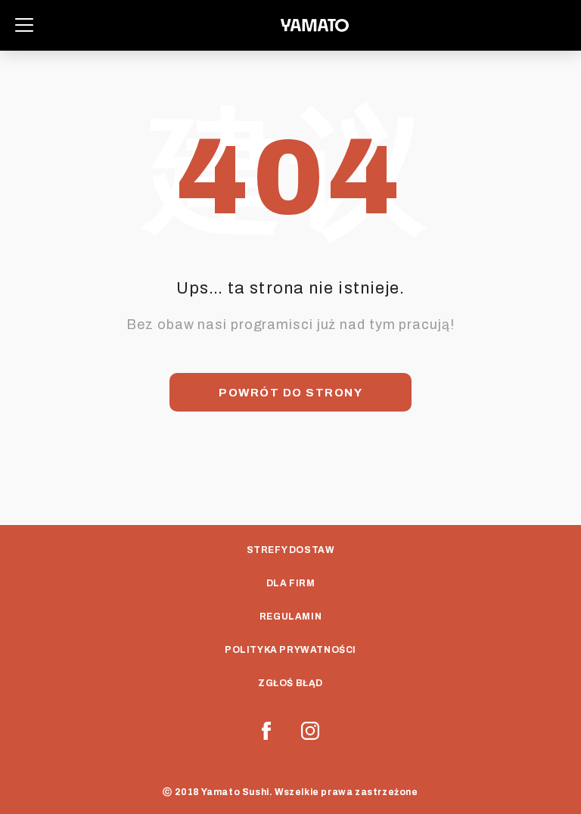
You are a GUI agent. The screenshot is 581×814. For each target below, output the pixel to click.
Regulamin (290, 616)
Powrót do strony (290, 393)
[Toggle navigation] (24, 25)
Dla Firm (290, 583)
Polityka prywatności (290, 650)
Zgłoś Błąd (290, 683)
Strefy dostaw (291, 550)
